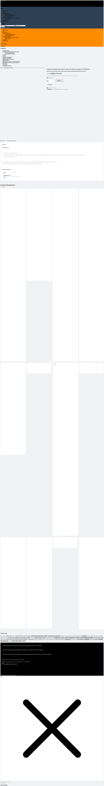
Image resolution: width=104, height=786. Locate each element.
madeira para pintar (40, 637)
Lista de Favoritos (6, 4)
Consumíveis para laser (7, 57)
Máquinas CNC (6, 60)
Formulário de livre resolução (36, 645)
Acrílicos (4, 54)
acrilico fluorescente (26, 635)
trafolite (86, 639)
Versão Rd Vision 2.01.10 (18, 641)
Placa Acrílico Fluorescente (12, 639)
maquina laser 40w (99, 637)
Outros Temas (8, 19)
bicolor (84, 636)
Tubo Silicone (95, 639)
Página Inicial (5, 10)
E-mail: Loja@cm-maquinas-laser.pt (10, 664)
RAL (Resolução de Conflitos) (45, 654)
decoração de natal (24, 637)
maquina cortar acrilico (61, 637)
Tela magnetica (80, 639)
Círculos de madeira (13, 637)
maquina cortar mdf (76, 637)
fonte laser (32, 637)
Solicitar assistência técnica (14, 645)
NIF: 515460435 (40, 649)
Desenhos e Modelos (7, 58)
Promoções (5, 12)
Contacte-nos (5, 21)
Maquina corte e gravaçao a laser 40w (55, 71)
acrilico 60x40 (19, 635)
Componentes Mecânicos (10, 14)
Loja (3, 11)
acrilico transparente (37, 636)
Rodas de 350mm (49, 639)
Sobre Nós (5, 649)
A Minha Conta (6, 645)
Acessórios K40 (6, 50)
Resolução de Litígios (34, 654)
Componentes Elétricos (9, 16)
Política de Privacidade (16, 654)
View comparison (4, 785)
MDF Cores (5, 63)
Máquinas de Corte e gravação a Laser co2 (11, 61)
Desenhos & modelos (7, 17)
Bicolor (4, 56)
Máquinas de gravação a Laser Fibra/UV (11, 62)
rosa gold (72, 639)
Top (1, 676)
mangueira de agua (50, 637)
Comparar (5, 5)
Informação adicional (11, 140)
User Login (2, 2)
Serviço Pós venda (6, 6)
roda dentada (40, 639)
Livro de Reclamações (25, 654)
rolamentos (68, 639)
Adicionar (59, 80)
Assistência (5, 20)
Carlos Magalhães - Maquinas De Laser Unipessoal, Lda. (25, 649)
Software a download (7, 65)
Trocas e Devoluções (24, 645)
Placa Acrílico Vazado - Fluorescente (26, 639)
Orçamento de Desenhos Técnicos (12, 18)
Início (1, 67)
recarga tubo (36, 639)
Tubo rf (90, 639)
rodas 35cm (44, 639)
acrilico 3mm (8, 635)
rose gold (75, 639)
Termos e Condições (7, 654)
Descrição (2, 140)
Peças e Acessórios (7, 13)
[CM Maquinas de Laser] (2, 23)
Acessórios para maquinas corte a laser (11, 51)
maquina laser (88, 637)
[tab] (3, 140)
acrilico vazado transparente (52, 636)
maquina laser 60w (3, 639)
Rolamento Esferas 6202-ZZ (60, 639)
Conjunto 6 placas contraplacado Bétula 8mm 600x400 (74, 71)
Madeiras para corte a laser (8, 59)
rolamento (53, 639)
